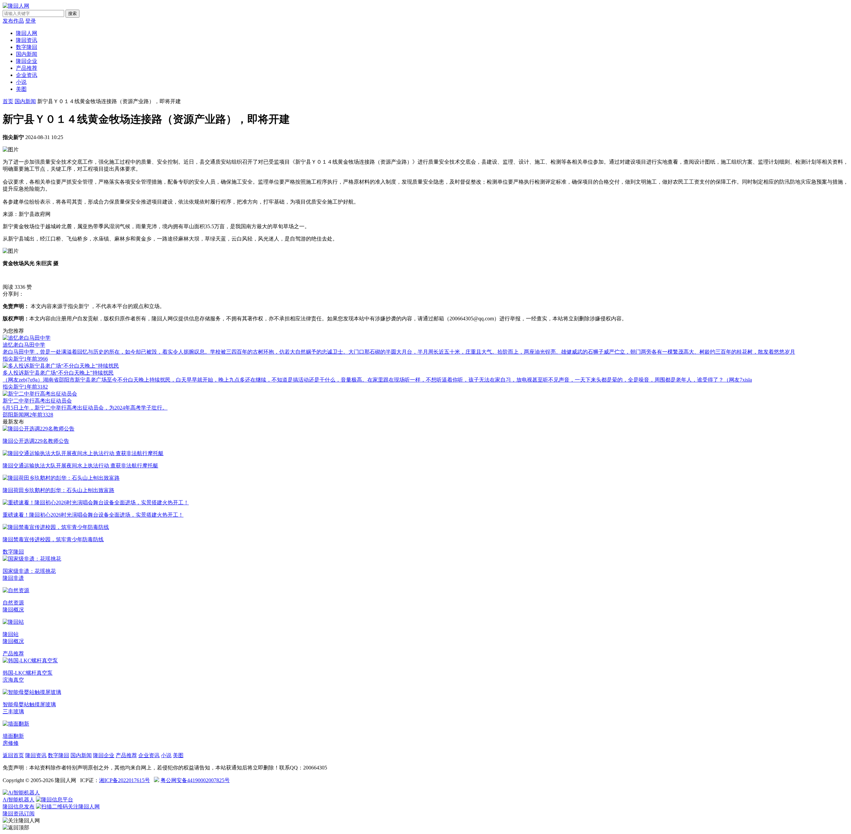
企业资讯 (26, 75)
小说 (21, 82)
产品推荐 (26, 68)
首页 (8, 101)
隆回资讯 (26, 40)
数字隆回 (26, 47)
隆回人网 (26, 33)
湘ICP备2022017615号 (124, 780)
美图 (21, 89)
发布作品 (13, 21)
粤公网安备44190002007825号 (195, 780)
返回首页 (13, 755)
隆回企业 (26, 61)
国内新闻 (26, 54)
